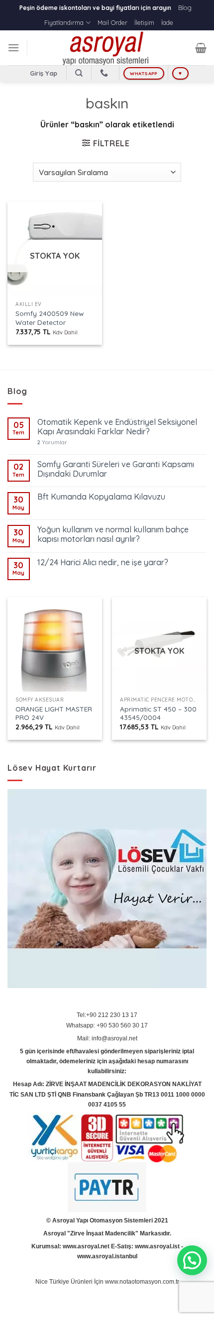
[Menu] (13, 47)
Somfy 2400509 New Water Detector (49, 317)
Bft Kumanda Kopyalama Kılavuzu (101, 497)
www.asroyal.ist (157, 1246)
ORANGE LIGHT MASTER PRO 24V (53, 713)
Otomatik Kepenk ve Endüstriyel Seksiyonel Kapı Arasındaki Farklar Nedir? (117, 426)
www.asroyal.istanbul (107, 1256)
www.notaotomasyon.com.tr (142, 1281)
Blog (185, 7)
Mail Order (112, 22)
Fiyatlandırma (64, 22)
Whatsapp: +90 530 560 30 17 (107, 1025)
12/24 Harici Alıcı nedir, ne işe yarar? (102, 562)
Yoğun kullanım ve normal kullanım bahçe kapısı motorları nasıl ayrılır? (113, 534)
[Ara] (79, 73)
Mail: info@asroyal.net (107, 1038)
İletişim (144, 22)
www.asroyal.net (86, 1246)
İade (167, 22)
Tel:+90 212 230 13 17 (107, 1015)
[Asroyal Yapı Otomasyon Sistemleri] (107, 47)
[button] (192, 1260)
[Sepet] (201, 48)
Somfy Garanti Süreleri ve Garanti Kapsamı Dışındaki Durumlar (115, 469)
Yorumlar (52, 442)
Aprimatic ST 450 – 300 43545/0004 (158, 713)
